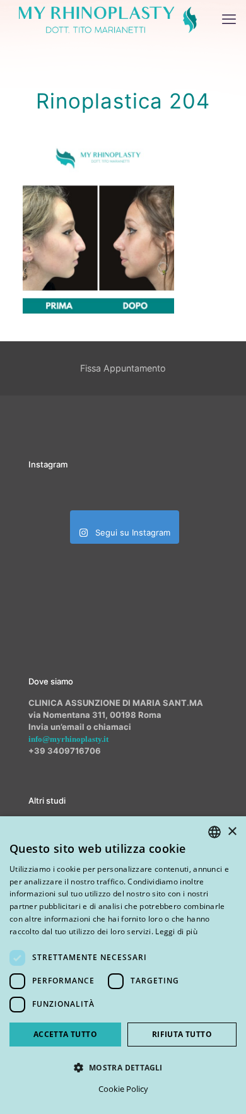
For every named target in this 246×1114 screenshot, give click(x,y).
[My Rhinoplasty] (107, 19)
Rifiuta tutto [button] (182, 1034)
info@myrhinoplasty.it (68, 739)
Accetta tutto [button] (65, 1034)
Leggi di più (176, 931)
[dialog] (123, 965)
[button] (123, 1067)
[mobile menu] (229, 19)
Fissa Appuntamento (123, 368)
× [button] (232, 831)
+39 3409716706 (64, 751)
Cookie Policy (123, 1088)
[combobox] (214, 832)
